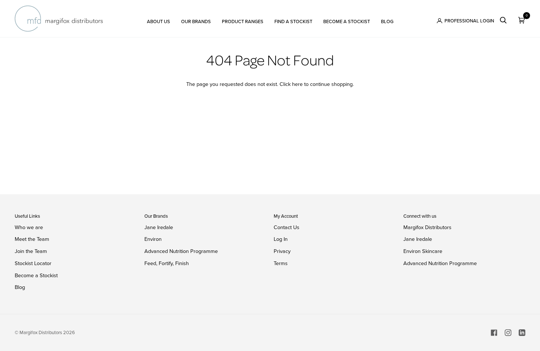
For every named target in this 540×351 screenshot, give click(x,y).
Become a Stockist (36, 275)
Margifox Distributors (427, 227)
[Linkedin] (522, 332)
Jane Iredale (158, 227)
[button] (158, 18)
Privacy (282, 251)
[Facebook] (494, 332)
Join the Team (31, 251)
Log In (281, 239)
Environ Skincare (422, 251)
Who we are (29, 227)
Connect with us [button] (419, 216)
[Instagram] (508, 332)
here (297, 84)
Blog (20, 287)
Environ (153, 239)
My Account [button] (286, 216)
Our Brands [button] (156, 216)
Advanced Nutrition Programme (181, 251)
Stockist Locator (33, 263)
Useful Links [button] (27, 216)
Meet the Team (32, 239)
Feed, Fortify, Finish (166, 263)
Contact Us (286, 227)
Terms (281, 263)
